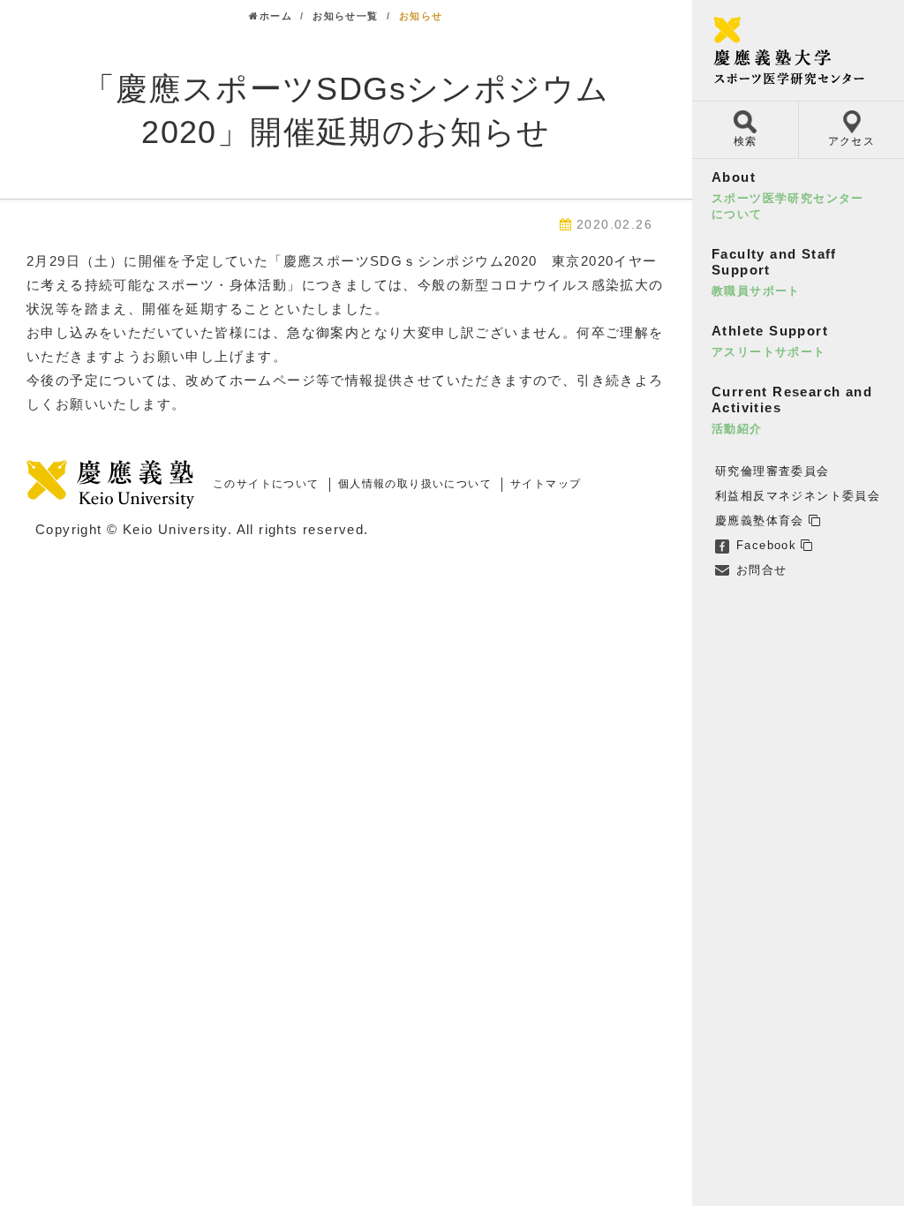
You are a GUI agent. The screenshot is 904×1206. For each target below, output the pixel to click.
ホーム (276, 16)
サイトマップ (545, 484)
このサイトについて (266, 484)
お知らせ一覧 (345, 16)
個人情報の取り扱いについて (415, 484)
